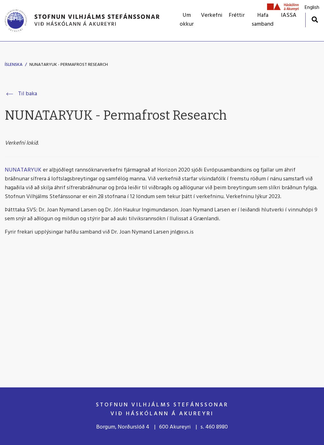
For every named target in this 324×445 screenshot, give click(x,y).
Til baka (27, 93)
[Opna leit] (314, 19)
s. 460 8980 (214, 427)
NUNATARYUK (24, 170)
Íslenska (13, 64)
